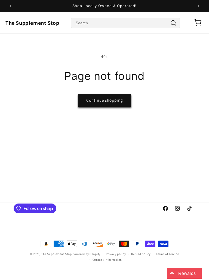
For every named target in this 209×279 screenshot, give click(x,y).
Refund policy (140, 254)
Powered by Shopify (86, 254)
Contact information (107, 260)
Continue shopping (104, 100)
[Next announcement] (198, 6)
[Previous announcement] (11, 6)
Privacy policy (116, 254)
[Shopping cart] (198, 23)
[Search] (173, 23)
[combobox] (125, 23)
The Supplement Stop (32, 22)
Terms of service (167, 254)
